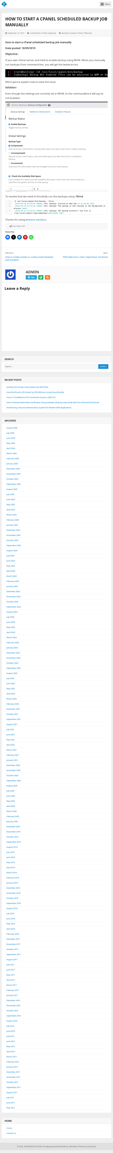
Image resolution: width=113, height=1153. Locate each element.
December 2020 (13, 765)
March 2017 (11, 985)
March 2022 (11, 698)
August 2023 (11, 612)
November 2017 (13, 944)
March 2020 (11, 811)
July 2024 (10, 555)
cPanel (44, 33)
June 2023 (10, 622)
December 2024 (13, 530)
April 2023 (10, 632)
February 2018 (12, 934)
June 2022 (10, 683)
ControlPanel (35, 33)
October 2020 (12, 775)
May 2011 (10, 1107)
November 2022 (13, 658)
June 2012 (10, 1041)
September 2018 (13, 903)
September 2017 (13, 954)
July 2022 (10, 678)
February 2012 (12, 1061)
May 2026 (10, 443)
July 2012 (10, 1036)
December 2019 (13, 826)
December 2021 (13, 709)
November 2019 (13, 831)
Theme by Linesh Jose (87, 1146)
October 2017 (12, 949)
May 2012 (10, 1046)
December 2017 (13, 939)
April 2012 (10, 1051)
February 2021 (12, 755)
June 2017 (10, 969)
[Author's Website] (40, 277)
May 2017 (10, 974)
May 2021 (10, 739)
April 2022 (10, 693)
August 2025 (11, 489)
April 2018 (10, 928)
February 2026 (12, 458)
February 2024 (12, 581)
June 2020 (10, 796)
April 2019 (10, 867)
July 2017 (10, 964)
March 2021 (11, 750)
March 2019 (11, 872)
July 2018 (10, 913)
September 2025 (13, 484)
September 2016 (13, 1015)
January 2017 (12, 995)
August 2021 (11, 724)
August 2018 (11, 908)
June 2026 (10, 438)
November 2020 (13, 770)
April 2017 (10, 980)
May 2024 (10, 566)
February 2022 (12, 704)
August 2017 (11, 959)
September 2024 (13, 545)
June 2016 (10, 1031)
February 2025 (12, 520)
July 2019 (10, 852)
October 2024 (12, 540)
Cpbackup (52, 33)
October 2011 (12, 1082)
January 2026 (12, 463)
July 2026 (10, 433)
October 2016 (12, 1010)
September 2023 (13, 606)
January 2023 (12, 647)
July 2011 (10, 1097)
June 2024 (10, 560)
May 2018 (10, 923)
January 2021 (12, 760)
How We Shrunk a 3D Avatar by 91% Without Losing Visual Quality (35, 392)
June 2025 (10, 499)
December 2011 (13, 1072)
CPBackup (87, 33)
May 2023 (10, 627)
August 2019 (11, 847)
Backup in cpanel (69, 33)
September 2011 (13, 1087)
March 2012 (11, 1056)
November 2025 (13, 474)
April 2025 (10, 509)
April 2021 (10, 744)
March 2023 (11, 637)
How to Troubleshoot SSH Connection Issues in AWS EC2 (31, 397)
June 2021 (10, 734)
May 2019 (10, 862)
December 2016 (13, 1000)
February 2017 (12, 990)
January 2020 (12, 821)
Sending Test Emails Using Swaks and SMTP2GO (27, 387)
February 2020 (12, 816)
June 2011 (10, 1102)
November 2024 (13, 535)
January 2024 (12, 586)
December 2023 (13, 591)
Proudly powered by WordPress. (56, 1146)
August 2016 (11, 1021)
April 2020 (10, 806)
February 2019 (12, 877)
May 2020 (10, 801)
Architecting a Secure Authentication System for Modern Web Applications (38, 407)
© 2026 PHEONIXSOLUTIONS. (29, 1146)
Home (9, 1128)
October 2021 (12, 714)
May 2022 (10, 688)
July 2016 (10, 1026)
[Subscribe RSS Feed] (47, 277)
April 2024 (10, 571)
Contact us (11, 1133)
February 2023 (12, 642)
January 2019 (12, 882)
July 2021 (10, 729)
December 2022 (13, 652)
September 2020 (13, 780)
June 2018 (10, 918)
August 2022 (11, 673)
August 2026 (11, 427)
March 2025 (11, 514)
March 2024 (11, 576)
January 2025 (12, 525)
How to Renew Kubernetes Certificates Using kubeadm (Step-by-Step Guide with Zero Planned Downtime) (52, 402)
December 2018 (13, 888)
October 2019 (12, 836)
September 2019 (13, 842)
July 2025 (10, 494)
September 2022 (13, 668)
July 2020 (10, 790)
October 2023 (12, 601)
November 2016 (13, 1005)
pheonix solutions (35, 219)
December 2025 (13, 468)
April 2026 (10, 448)
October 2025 (12, 479)
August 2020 (11, 785)
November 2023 (13, 596)
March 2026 (11, 453)
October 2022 (12, 663)
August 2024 (11, 550)
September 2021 (13, 719)
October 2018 (12, 898)
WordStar (73, 1146)
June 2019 (10, 857)
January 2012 (12, 1067)
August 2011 (11, 1092)
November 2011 (13, 1077)
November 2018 (13, 893)
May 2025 (10, 504)
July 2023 (10, 617)
